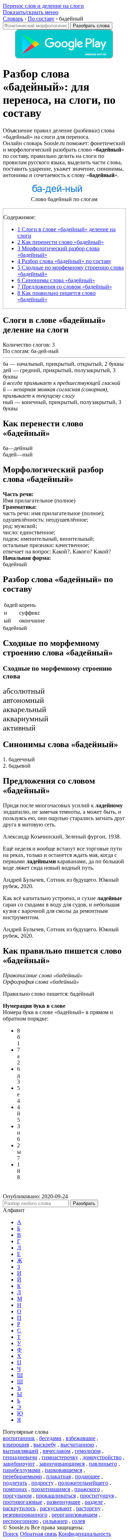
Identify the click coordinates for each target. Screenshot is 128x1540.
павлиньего (103, 1464)
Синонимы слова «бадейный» (56, 280)
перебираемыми (22, 1476)
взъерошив (16, 1445)
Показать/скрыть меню (30, 12)
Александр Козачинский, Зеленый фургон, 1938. (62, 837)
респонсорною (20, 1521)
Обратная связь (38, 1534)
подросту (42, 1483)
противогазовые (22, 1502)
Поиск (10, 1534)
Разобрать (84, 1203)
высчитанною (77, 1445)
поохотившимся (50, 1489)
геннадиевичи (20, 1457)
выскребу (44, 1445)
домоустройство (102, 1457)
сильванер (55, 1521)
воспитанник (19, 1438)
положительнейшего (83, 1483)
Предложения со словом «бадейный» (64, 287)
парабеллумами (22, 1470)
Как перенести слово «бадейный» (60, 242)
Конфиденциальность (84, 1534)
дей (7, 370)
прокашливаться (56, 1496)
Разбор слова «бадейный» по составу (64, 261)
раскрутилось (19, 1508)
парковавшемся (63, 1470)
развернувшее (63, 1502)
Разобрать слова (91, 25)
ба (5, 364)
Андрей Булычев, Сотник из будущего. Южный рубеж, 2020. (61, 883)
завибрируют (19, 1464)
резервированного (25, 1515)
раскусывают (56, 1508)
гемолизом (88, 1451)
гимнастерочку (60, 1457)
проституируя (97, 1496)
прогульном (17, 1496)
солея (78, 1521)
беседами (50, 1438)
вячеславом (56, 1451)
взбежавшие (80, 1438)
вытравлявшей (20, 1451)
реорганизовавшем (74, 1515)
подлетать (15, 1483)
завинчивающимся (62, 1464)
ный (8, 402)
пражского (87, 1489)
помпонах (15, 1489)
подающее (87, 1476)
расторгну (88, 1508)
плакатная (58, 1476)
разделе (94, 1502)
